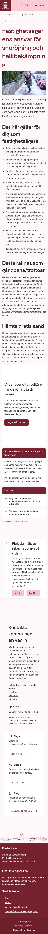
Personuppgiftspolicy (24, 926)
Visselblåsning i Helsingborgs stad (21, 911)
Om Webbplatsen (24, 922)
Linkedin (13, 699)
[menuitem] (9, 21)
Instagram (13, 695)
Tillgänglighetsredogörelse (24, 930)
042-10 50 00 (29, 801)
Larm (7, 898)
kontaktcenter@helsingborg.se (23, 744)
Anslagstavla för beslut (16, 907)
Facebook (13, 692)
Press (8, 902)
